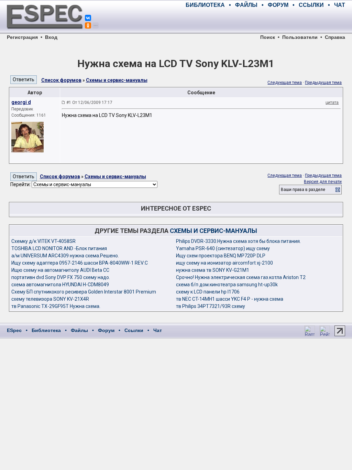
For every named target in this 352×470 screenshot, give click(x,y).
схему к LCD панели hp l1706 (208, 292)
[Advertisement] (264, 20)
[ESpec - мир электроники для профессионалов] (44, 32)
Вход (51, 37)
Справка (335, 37)
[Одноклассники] (88, 25)
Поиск (267, 37)
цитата (332, 102)
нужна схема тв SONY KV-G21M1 (212, 270)
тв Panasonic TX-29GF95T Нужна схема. (55, 306)
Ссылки (133, 330)
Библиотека (46, 330)
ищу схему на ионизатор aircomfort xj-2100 (224, 263)
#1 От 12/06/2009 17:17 (89, 102)
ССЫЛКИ (311, 5)
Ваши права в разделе (303, 189)
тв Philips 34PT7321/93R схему (210, 306)
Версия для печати (323, 181)
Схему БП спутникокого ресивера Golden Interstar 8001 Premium (83, 292)
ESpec (14, 330)
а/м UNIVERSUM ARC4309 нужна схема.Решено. (65, 255)
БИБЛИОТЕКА (205, 5)
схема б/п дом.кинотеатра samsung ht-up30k (227, 284)
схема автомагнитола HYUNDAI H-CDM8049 (60, 284)
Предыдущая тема (323, 82)
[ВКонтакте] (88, 18)
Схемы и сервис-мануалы (116, 80)
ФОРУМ (278, 5)
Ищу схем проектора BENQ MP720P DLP (220, 255)
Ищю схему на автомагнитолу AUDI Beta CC (60, 270)
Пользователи (300, 37)
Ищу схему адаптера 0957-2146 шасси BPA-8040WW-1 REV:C (79, 263)
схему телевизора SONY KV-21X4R (50, 299)
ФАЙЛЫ (246, 5)
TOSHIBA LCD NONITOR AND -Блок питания (59, 248)
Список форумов (61, 80)
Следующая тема (284, 82)
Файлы (79, 330)
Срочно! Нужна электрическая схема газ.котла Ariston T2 (241, 277)
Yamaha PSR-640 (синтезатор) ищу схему (223, 248)
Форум (106, 330)
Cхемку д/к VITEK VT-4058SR (43, 241)
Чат (157, 330)
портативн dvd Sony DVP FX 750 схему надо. (60, 277)
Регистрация (22, 37)
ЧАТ (339, 5)
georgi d (21, 102)
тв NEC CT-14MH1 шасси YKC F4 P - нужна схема (229, 299)
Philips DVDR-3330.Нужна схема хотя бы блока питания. (238, 241)
